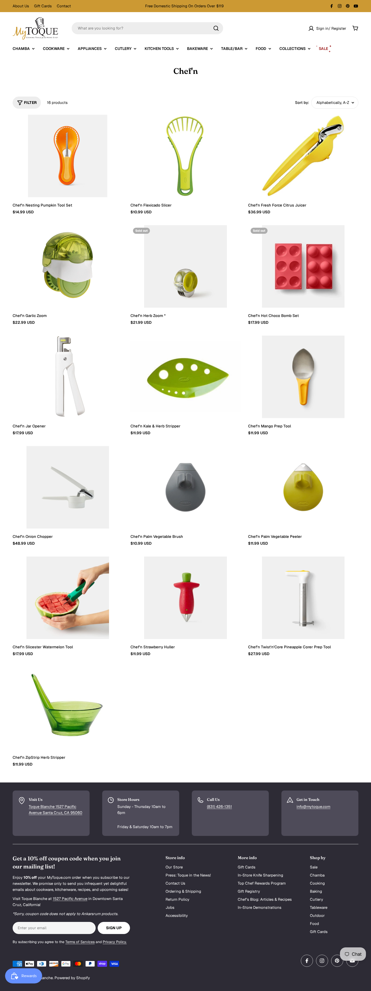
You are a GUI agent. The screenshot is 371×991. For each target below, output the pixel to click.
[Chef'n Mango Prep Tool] (303, 377)
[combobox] (147, 28)
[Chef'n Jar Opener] (68, 377)
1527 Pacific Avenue (70, 898)
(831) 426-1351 (219, 806)
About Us (21, 6)
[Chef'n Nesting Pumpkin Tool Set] (68, 156)
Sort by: (302, 102)
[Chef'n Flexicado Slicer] (185, 156)
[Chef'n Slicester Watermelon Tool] (68, 598)
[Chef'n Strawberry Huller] (185, 598)
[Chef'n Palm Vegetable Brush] (185, 487)
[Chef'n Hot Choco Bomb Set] (303, 266)
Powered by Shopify (72, 977)
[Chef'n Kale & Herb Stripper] (185, 377)
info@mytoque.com (313, 806)
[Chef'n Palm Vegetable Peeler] (303, 487)
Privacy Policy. (115, 942)
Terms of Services (80, 942)
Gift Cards (43, 6)
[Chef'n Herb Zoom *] (185, 266)
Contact (64, 6)
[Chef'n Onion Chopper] (68, 487)
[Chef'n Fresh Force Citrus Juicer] (303, 156)
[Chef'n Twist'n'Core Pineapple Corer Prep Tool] (303, 598)
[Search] (216, 28)
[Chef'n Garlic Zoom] (68, 266)
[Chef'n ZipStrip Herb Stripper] (68, 708)
